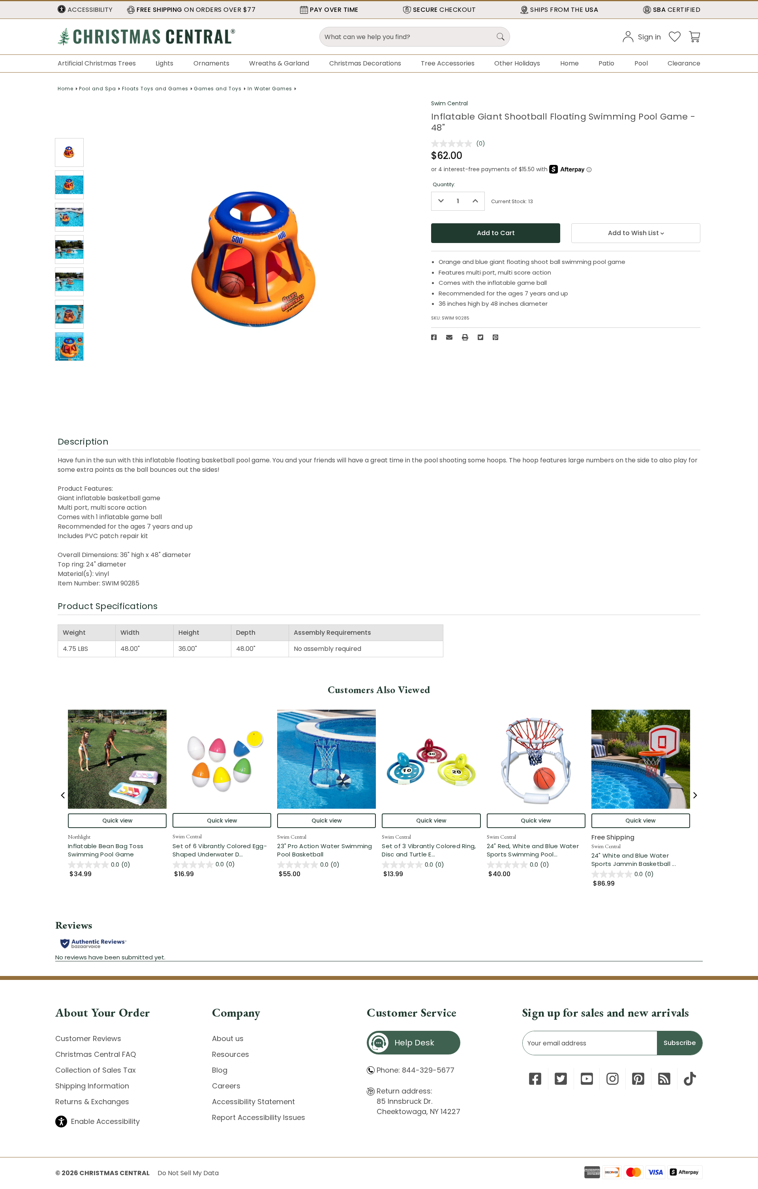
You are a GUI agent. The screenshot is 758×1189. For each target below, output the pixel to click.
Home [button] (569, 63)
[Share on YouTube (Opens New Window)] (587, 1079)
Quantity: (444, 184)
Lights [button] (164, 63)
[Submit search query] (501, 36)
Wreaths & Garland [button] (279, 63)
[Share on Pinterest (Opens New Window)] (495, 337)
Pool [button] (641, 63)
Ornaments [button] (211, 63)
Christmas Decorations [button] (365, 63)
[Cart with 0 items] (694, 36)
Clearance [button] (684, 63)
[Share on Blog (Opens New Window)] (664, 1079)
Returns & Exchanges (92, 1102)
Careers (226, 1086)
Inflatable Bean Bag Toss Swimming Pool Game (105, 850)
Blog (219, 1070)
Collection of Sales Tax (95, 1070)
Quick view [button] (117, 820)
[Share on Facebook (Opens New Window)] (434, 337)
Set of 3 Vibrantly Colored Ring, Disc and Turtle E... (431, 850)
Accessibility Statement (253, 1102)
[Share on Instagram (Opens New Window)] (612, 1079)
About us (228, 1038)
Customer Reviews (88, 1038)
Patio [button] (606, 63)
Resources (230, 1054)
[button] (85, 10)
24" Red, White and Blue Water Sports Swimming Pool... (536, 850)
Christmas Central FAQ (95, 1054)
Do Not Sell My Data (188, 1173)
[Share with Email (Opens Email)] (449, 337)
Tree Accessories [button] (448, 63)
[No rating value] (453, 143)
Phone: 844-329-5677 (415, 1070)
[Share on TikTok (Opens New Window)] (690, 1079)
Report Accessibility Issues (258, 1117)
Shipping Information (92, 1086)
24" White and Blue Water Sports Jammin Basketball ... (640, 859)
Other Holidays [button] (517, 63)
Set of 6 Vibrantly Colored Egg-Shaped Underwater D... (222, 850)
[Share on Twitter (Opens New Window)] (480, 337)
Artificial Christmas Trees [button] (97, 63)
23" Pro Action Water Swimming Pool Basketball (324, 850)
